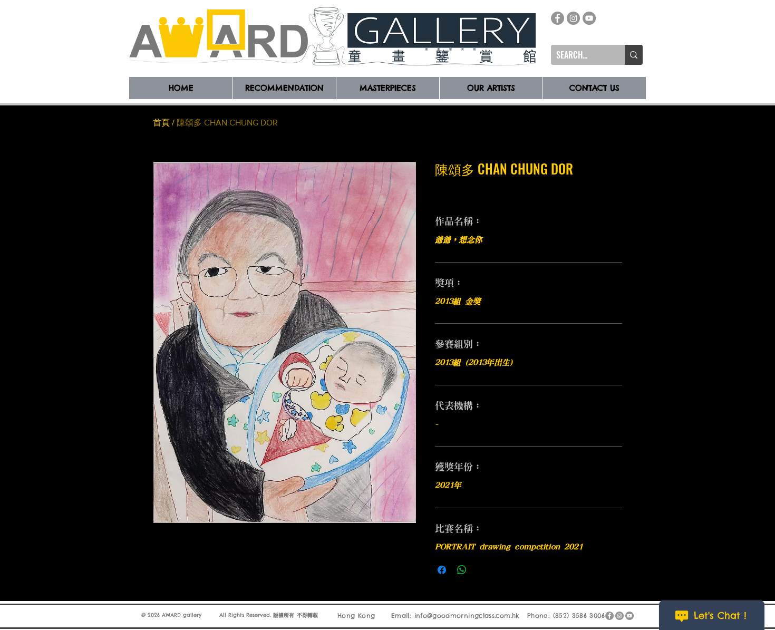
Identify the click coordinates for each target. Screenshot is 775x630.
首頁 (161, 122)
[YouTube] (589, 18)
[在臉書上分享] (441, 570)
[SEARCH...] (634, 55)
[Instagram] (573, 18)
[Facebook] (557, 18)
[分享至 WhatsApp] (462, 570)
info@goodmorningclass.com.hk (467, 615)
